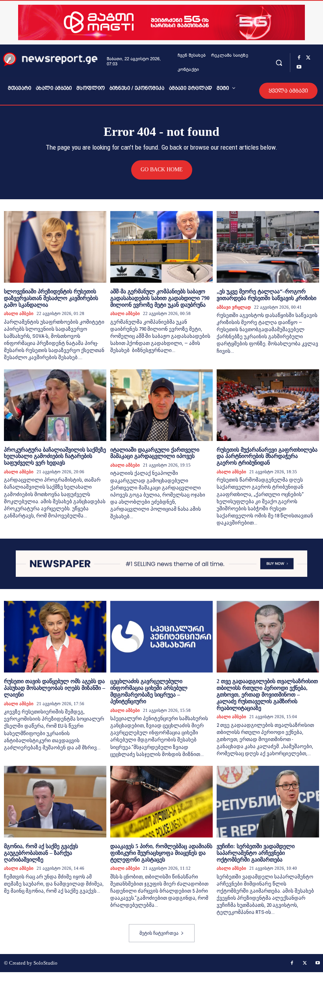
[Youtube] (299, 67)
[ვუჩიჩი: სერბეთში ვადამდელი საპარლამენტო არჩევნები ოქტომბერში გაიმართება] (268, 801)
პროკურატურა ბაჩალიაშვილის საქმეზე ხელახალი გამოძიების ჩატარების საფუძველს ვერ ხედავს (55, 456)
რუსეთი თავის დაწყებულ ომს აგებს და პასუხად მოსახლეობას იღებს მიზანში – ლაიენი (54, 688)
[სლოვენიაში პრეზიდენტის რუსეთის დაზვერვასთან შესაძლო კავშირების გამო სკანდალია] (55, 247)
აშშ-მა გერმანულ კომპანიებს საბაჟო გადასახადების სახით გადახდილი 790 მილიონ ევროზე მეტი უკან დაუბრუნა (160, 298)
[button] (279, 62)
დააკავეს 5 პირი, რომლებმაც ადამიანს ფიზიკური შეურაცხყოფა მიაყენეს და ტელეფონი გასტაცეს (161, 853)
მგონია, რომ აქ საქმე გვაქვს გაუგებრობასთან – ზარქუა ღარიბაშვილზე (41, 853)
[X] (308, 58)
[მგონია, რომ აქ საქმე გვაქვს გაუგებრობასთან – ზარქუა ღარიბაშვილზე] (55, 801)
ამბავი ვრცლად (234, 307)
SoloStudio (45, 963)
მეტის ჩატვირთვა (158, 933)
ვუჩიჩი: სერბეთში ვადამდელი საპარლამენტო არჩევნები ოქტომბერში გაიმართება (256, 853)
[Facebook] (299, 58)
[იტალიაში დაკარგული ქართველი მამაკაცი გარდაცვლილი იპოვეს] (161, 405)
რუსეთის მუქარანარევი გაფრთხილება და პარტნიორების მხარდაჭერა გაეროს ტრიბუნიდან (267, 456)
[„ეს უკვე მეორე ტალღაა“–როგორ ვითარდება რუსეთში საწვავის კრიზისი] (268, 247)
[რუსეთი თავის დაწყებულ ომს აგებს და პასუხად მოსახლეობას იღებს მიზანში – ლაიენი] (55, 636)
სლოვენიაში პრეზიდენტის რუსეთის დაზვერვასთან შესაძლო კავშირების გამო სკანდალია (51, 298)
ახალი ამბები (18, 313)
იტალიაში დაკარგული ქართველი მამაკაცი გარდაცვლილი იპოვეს (154, 453)
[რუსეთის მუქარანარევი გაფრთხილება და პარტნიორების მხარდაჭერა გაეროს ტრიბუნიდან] (268, 405)
